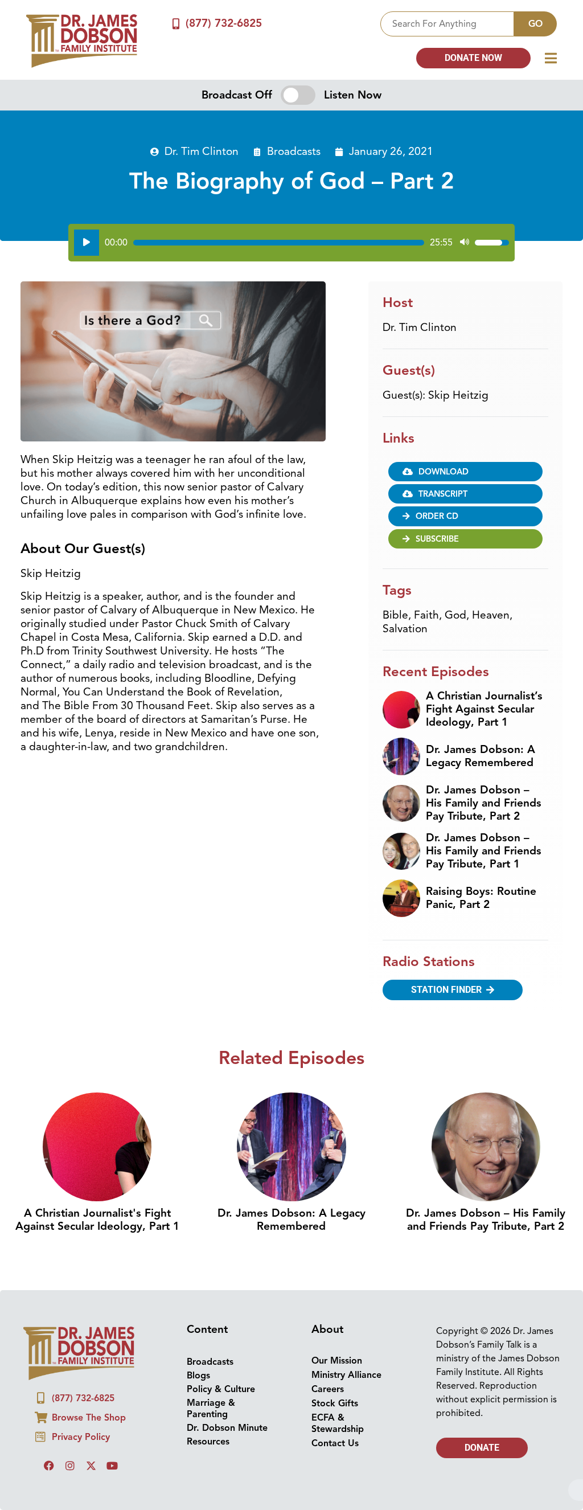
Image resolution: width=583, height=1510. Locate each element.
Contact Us (335, 1443)
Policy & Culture (221, 1389)
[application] (291, 243)
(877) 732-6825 (224, 23)
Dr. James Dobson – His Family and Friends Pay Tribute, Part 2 (483, 803)
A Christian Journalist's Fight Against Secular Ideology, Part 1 (97, 1219)
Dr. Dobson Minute (227, 1428)
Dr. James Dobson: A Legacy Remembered (480, 756)
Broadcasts (294, 151)
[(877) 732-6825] (175, 23)
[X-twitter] (91, 1465)
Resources (208, 1441)
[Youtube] (112, 1465)
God (455, 615)
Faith (426, 615)
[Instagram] (70, 1465)
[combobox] (447, 23)
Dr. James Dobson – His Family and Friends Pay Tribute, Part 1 (483, 851)
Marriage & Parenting (211, 1408)
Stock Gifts (334, 1403)
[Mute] (464, 242)
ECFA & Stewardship (337, 1423)
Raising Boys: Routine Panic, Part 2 (481, 898)
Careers (327, 1389)
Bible (395, 615)
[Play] (86, 243)
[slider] (278, 242)
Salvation (405, 629)
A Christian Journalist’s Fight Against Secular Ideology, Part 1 (484, 709)
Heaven (491, 615)
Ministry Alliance (346, 1375)
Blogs (198, 1375)
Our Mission (336, 1360)
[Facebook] (49, 1465)
